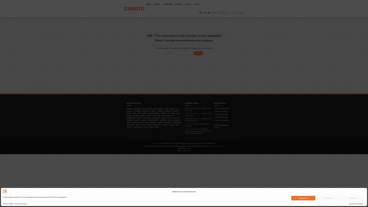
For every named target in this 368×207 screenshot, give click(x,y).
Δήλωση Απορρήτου (21, 203)
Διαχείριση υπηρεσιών (356, 203)
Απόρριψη (328, 198)
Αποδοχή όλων (303, 198)
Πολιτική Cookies (8, 203)
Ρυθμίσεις (353, 198)
